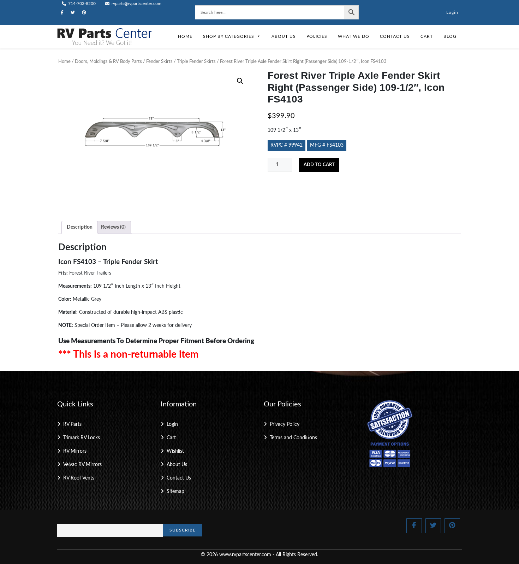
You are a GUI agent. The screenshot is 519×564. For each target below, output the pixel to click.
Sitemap (175, 491)
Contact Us (395, 36)
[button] (240, 81)
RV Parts (72, 424)
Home (185, 36)
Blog (450, 36)
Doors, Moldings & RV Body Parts (108, 61)
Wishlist (175, 451)
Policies (316, 36)
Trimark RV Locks (81, 437)
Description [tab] (80, 227)
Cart (426, 36)
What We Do (353, 36)
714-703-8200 (81, 3)
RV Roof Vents (78, 478)
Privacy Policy (284, 424)
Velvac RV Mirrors (82, 464)
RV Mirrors (74, 451)
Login (452, 12)
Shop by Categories (228, 36)
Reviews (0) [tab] (113, 227)
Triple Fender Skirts (196, 61)
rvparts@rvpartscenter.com (136, 3)
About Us (284, 36)
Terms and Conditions (293, 437)
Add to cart (319, 165)
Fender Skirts (159, 61)
